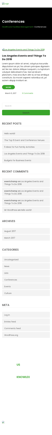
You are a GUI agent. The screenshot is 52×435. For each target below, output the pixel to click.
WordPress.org (11, 335)
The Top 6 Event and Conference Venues (24, 140)
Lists (6, 273)
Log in (7, 315)
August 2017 (10, 231)
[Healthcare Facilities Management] (26, 422)
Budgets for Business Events (17, 160)
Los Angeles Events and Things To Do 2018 (24, 153)
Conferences (10, 279)
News (6, 266)
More (8, 87)
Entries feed (10, 321)
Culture (8, 293)
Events (7, 286)
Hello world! (9, 133)
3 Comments (27, 93)
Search (26, 112)
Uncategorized (11, 259)
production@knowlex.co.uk (22, 386)
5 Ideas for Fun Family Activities (19, 147)
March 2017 (9, 237)
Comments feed (12, 328)
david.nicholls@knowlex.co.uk (23, 407)
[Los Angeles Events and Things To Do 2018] (23, 49)
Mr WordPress (10, 210)
